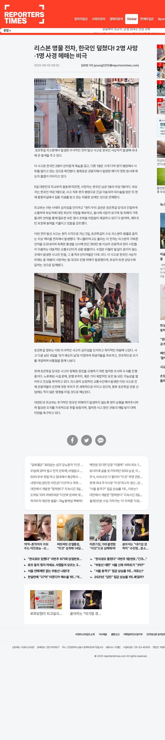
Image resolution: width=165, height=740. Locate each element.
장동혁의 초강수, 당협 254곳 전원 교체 (126, 29)
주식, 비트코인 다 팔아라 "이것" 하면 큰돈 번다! (116, 477)
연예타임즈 (147, 19)
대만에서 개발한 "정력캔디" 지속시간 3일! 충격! (116, 495)
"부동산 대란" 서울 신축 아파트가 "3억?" (119, 565)
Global (131, 19)
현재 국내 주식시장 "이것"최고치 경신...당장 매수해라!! (116, 483)
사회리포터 (98, 19)
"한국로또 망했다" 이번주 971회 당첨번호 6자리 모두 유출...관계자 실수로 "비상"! (55, 559)
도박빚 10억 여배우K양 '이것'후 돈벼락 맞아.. (57, 495)
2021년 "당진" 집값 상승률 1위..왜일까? (119, 577)
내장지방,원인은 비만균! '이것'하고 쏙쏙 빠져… (57, 483)
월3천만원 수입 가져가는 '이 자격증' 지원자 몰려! (116, 501)
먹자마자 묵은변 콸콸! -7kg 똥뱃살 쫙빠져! (56, 501)
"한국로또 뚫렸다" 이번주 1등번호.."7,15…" (120, 559)
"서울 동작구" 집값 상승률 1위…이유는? (114, 489)
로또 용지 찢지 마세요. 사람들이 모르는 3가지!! (55, 565)
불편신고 (115, 634)
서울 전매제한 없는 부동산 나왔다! (49, 571)
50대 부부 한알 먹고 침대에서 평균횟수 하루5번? (57, 477)
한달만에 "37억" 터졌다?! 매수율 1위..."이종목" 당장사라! (55, 577)
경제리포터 (116, 19)
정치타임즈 (81, 19)
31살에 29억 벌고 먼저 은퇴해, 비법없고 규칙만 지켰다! (57, 471)
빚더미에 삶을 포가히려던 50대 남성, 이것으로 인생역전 (116, 471)
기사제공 (103, 634)
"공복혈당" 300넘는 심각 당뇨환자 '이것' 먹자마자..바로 (57, 465)
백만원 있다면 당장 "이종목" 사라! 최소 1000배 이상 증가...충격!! (116, 465)
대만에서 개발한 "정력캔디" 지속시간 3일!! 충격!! (57, 489)
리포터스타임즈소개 (85, 634)
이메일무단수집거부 (133, 634)
